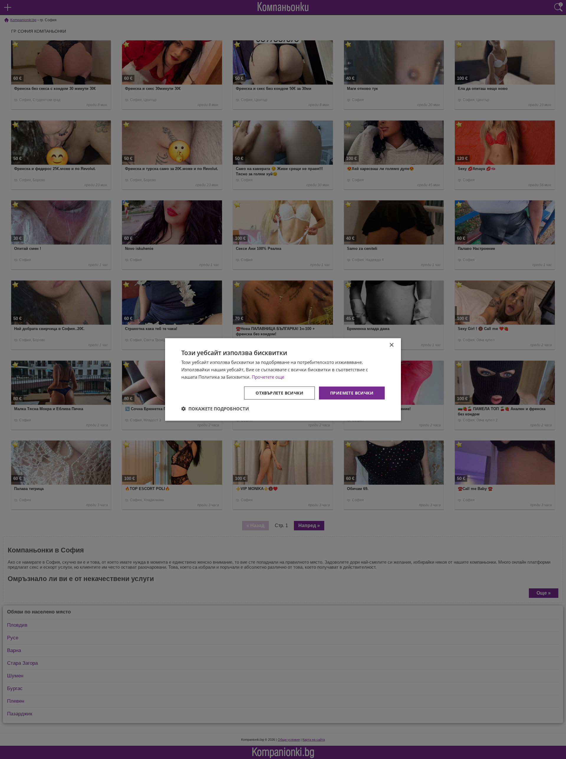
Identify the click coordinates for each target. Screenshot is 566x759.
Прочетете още (268, 377)
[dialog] (283, 379)
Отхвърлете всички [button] (279, 392)
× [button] (391, 345)
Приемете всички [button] (352, 392)
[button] (215, 408)
